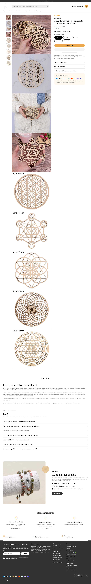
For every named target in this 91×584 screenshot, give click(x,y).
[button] (57, 15)
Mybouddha (9, 580)
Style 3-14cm (76, 37)
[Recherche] (47, 6)
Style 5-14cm (58, 41)
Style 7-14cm (67, 41)
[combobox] (30, 6)
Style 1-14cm (58, 37)
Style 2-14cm (67, 37)
